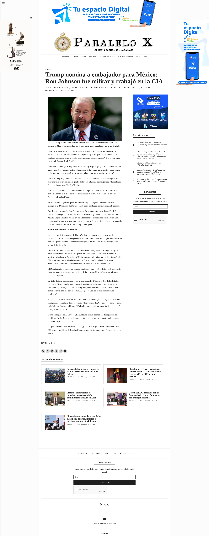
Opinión (83, 57)
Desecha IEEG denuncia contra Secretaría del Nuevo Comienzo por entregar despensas (144, 395)
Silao (138, 57)
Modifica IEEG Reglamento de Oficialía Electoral (149, 164)
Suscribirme (150, 212)
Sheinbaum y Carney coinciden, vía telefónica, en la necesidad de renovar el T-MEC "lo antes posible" (145, 373)
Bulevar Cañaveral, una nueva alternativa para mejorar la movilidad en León (152, 145)
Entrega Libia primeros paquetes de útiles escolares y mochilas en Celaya (83, 371)
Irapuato (92, 57)
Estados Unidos (48, 343)
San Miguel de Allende (107, 57)
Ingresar (126, 453)
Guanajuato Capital (126, 57)
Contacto (83, 453)
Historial (96, 453)
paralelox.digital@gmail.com (104, 523)
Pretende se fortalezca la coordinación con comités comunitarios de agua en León (81, 395)
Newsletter (150, 191)
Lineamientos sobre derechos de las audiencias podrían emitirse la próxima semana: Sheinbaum (84, 419)
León (145, 57)
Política (75, 57)
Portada (65, 57)
